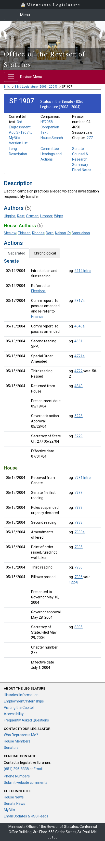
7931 (78, 478)
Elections (38, 291)
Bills (7, 86)
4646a (79, 326)
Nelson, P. (62, 233)
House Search (52, 138)
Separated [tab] (16, 253)
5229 (78, 436)
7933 (78, 493)
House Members (17, 741)
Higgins (10, 216)
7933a (79, 532)
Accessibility (14, 714)
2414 (78, 271)
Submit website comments (25, 782)
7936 (78, 567)
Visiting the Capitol (19, 708)
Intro (87, 271)
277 (90, 138)
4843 (78, 386)
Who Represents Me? (21, 735)
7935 (78, 547)
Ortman (32, 216)
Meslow (10, 233)
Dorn (50, 233)
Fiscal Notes (81, 170)
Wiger (58, 216)
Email (38, 769)
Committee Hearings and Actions (51, 154)
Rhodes (38, 233)
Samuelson (81, 233)
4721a (79, 356)
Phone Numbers (17, 776)
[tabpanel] (52, 465)
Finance (37, 317)
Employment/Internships (24, 701)
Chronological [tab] (45, 253)
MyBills (9, 810)
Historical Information (21, 695)
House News (14, 797)
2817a (79, 301)
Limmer (46, 216)
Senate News (14, 803)
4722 (78, 371)
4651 (78, 341)
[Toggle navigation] (11, 15)
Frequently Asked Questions (26, 720)
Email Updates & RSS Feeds (26, 816)
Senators (11, 748)
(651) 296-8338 (16, 769)
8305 (78, 627)
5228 (78, 416)
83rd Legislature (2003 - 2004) (36, 86)
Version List (18, 143)
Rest (20, 216)
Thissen (24, 233)
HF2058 (47, 122)
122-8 (73, 582)
